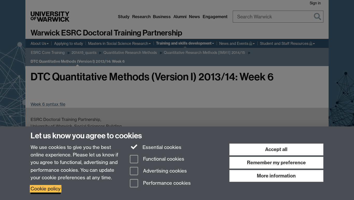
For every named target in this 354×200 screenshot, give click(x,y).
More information (276, 176)
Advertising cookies (164, 171)
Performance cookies (166, 183)
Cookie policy (46, 189)
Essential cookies (161, 147)
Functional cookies (163, 159)
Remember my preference (276, 163)
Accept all (276, 149)
